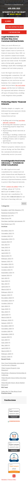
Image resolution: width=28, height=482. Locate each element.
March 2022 (5, 256)
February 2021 (6, 292)
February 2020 (6, 320)
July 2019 (4, 340)
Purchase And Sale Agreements (11, 221)
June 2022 (4, 247)
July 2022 (4, 244)
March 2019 (5, 351)
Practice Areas (10, 400)
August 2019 (5, 337)
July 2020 (4, 306)
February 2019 (6, 354)
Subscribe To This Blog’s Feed (11, 391)
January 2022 (5, 261)
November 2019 (6, 328)
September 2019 (6, 334)
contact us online (12, 186)
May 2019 (4, 345)
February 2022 (6, 258)
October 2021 (5, 270)
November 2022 (6, 233)
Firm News (5, 218)
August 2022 (5, 242)
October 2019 (5, 331)
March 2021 (5, 289)
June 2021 (4, 281)
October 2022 (5, 236)
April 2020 (4, 314)
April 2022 (4, 253)
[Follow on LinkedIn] (14, 476)
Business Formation (8, 213)
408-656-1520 (14, 8)
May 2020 (4, 312)
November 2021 (6, 267)
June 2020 (4, 309)
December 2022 (6, 230)
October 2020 (6, 303)
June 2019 (4, 342)
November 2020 (6, 300)
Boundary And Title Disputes (11, 210)
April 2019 (4, 348)
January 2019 (5, 356)
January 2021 (5, 295)
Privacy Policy (12, 479)
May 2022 (4, 250)
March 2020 (5, 317)
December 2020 (6, 298)
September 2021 (6, 272)
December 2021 (6, 264)
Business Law (5, 215)
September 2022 (6, 239)
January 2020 (5, 323)
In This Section (15, 32)
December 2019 (6, 326)
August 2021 (5, 275)
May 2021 (4, 284)
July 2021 (4, 278)
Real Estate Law (6, 224)
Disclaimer (4, 479)
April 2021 (4, 286)
